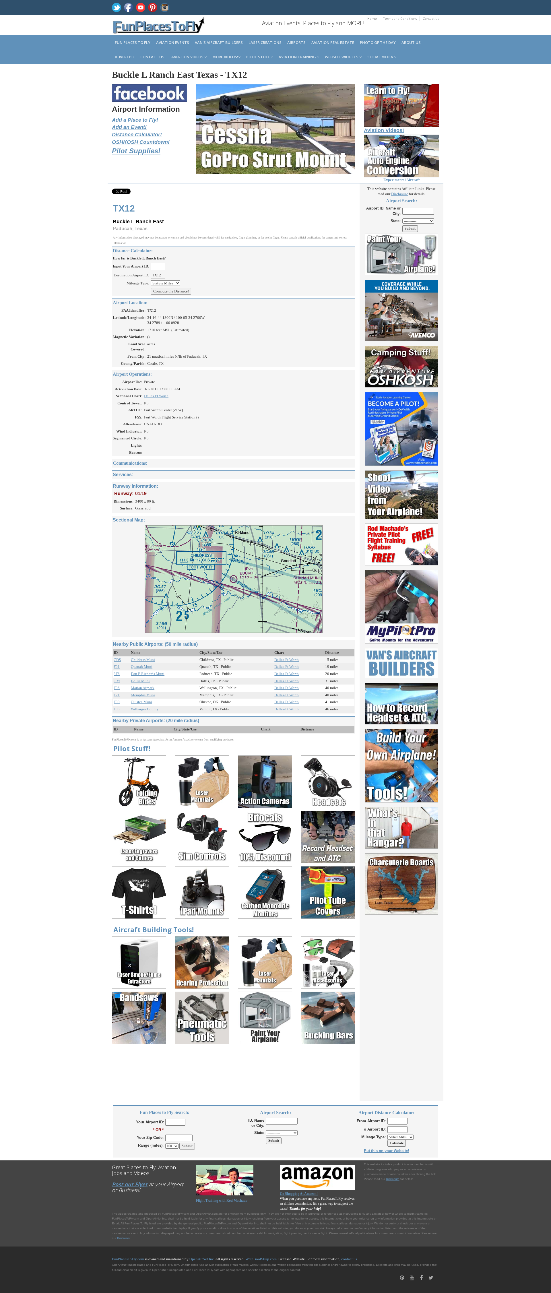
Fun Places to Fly (132, 42)
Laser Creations (265, 42)
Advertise (125, 56)
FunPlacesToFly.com (128, 1259)
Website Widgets (342, 56)
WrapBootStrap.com (261, 1259)
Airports (296, 42)
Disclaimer (123, 1238)
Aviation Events (172, 42)
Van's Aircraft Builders (219, 42)
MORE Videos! (225, 56)
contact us (349, 1259)
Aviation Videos (187, 56)
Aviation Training (298, 56)
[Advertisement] (401, 1004)
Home (372, 18)
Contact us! (153, 56)
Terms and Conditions (400, 18)
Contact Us (431, 18)
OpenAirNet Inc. (202, 1259)
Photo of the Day (378, 42)
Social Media (380, 56)
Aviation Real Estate (332, 42)
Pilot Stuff (258, 56)
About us (411, 42)
